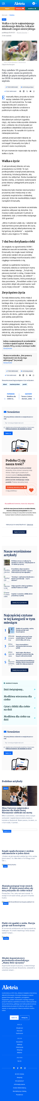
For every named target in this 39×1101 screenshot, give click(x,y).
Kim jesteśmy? (19, 1081)
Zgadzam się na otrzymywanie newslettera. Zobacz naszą (20, 428)
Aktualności (19, 1028)
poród (25, 384)
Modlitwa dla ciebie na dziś (17, 718)
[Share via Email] (30, 91)
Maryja (6, 788)
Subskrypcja (19, 1047)
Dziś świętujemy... (14, 689)
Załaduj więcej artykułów (19, 603)
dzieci (5, 384)
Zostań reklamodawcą (19, 1088)
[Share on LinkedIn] (23, 91)
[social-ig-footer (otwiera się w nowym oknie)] (25, 1068)
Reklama (19, 1052)
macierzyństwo (15, 384)
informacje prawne (19, 1084)
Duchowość (19, 1033)
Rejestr (7, 8)
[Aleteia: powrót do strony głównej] (19, 3)
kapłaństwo (7, 831)
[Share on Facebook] (20, 91)
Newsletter (19, 1042)
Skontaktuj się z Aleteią (19, 1091)
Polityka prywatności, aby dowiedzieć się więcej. (19, 429)
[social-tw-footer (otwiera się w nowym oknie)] (21, 1068)
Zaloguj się (30, 524)
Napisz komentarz (19, 532)
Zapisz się (8, 433)
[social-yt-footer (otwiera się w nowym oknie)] (14, 1068)
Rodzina (12, 15)
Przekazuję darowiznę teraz (15, 487)
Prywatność (19, 1095)
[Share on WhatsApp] (34, 91)
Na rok (19, 1061)
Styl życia (4, 15)
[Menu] (7, 3)
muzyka (6, 938)
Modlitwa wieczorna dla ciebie (18, 698)
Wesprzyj (18, 8)
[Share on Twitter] (27, 91)
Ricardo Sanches (22, 33)
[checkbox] (4, 427)
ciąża (5, 866)
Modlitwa (31, 8)
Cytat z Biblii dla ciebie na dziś (17, 708)
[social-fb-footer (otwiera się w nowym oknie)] (18, 1068)
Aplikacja (19, 1044)
